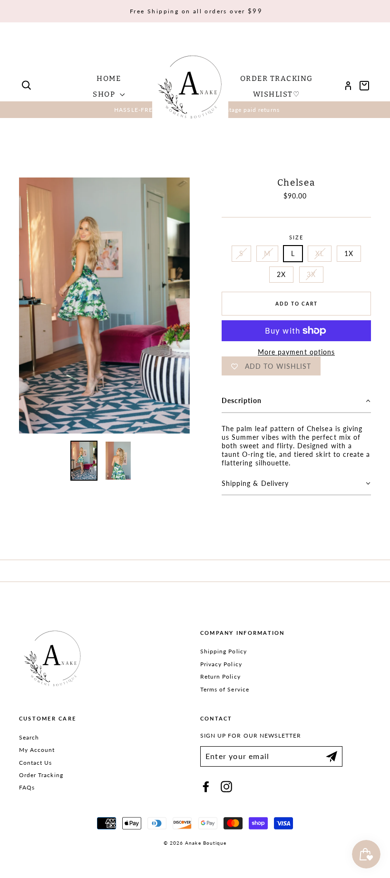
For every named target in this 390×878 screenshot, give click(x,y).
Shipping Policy (223, 651)
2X (281, 274)
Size (296, 237)
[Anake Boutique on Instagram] (226, 786)
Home (109, 78)
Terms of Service (224, 689)
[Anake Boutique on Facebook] (206, 786)
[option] (104, 306)
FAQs (27, 787)
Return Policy (220, 676)
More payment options (296, 352)
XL (319, 253)
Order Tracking (276, 78)
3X (311, 274)
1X (348, 253)
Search (29, 737)
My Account (37, 749)
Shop (105, 94)
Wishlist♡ (276, 94)
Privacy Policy (221, 664)
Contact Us (35, 762)
